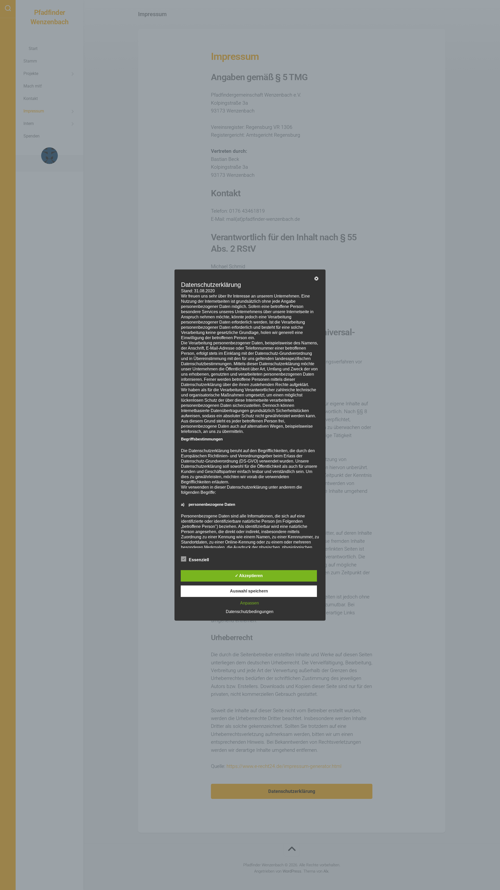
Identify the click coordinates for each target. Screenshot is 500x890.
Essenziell (199, 560)
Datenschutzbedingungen (249, 611)
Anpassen (249, 603)
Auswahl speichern (249, 591)
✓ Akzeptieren (249, 575)
